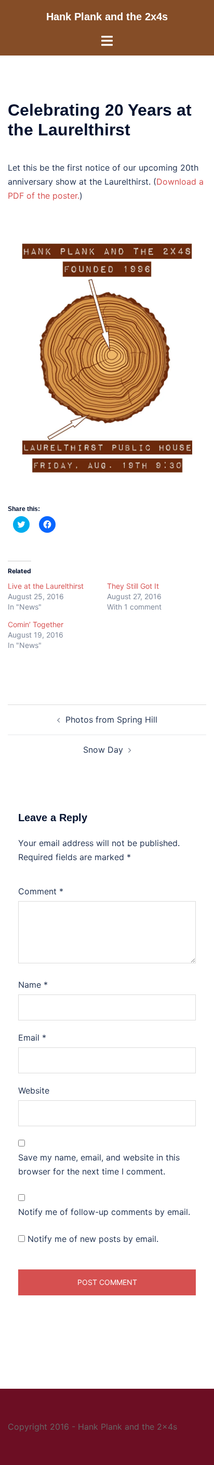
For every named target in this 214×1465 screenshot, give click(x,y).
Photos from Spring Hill (111, 719)
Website (33, 1090)
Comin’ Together (35, 624)
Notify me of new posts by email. (93, 1239)
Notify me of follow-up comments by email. (104, 1212)
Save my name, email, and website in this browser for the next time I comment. (99, 1164)
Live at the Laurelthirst (46, 586)
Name (33, 984)
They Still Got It (133, 586)
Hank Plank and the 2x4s (107, 16)
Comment (40, 891)
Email (32, 1037)
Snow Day (103, 749)
